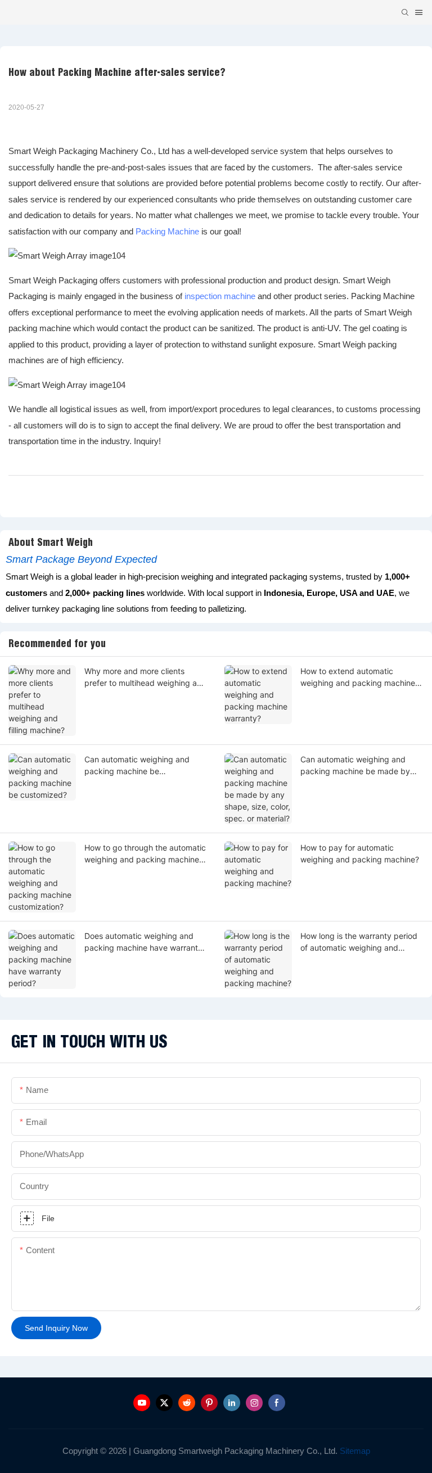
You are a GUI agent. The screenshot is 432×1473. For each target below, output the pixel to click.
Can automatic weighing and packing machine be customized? (137, 765)
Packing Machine (167, 231)
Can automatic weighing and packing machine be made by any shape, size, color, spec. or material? (357, 765)
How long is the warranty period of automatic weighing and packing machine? (358, 942)
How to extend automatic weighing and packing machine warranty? (357, 677)
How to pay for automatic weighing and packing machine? (359, 853)
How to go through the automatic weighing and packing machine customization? (145, 854)
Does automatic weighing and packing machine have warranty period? (143, 942)
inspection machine (219, 296)
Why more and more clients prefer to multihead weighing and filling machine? (145, 677)
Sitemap (354, 1451)
